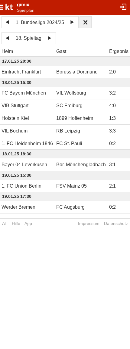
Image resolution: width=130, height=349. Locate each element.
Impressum (88, 223)
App (28, 223)
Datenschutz (116, 223)
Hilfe (16, 223)
